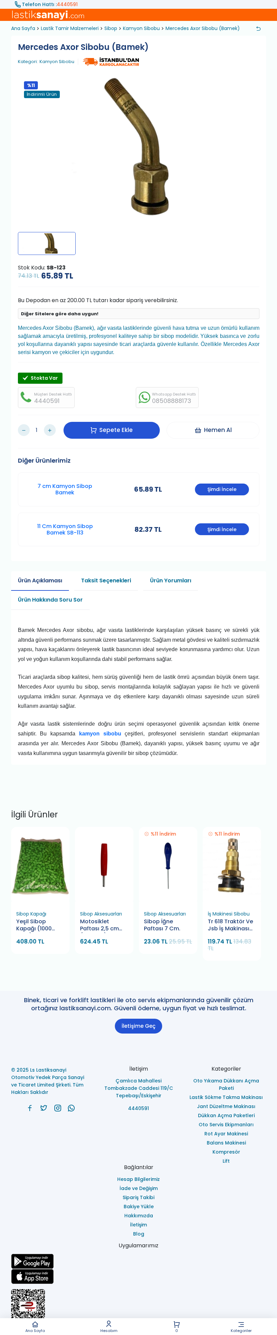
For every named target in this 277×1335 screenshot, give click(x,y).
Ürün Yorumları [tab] (170, 580)
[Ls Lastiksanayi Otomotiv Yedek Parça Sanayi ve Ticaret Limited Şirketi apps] (138, 1276)
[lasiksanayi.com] (30, 1108)
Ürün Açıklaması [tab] (40, 580)
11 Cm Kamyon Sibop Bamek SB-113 (65, 529)
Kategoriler (241, 1330)
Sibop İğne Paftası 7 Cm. (162, 925)
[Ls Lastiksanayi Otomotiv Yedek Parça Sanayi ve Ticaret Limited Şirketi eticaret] (138, 1309)
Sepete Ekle (116, 430)
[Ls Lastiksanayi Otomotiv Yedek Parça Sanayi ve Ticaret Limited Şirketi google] (138, 1261)
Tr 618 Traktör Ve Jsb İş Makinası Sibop (230, 925)
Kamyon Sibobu (141, 28)
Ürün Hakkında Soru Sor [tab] (50, 600)
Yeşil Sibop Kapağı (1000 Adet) (34, 925)
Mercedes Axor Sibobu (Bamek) (203, 28)
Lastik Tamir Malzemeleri (70, 28)
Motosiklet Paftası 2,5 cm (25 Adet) (99, 925)
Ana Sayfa (35, 1330)
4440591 (67, 4)
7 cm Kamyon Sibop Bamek (64, 489)
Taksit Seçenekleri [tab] (106, 580)
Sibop (110, 28)
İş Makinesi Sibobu (229, 913)
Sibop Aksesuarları (101, 913)
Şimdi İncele (221, 489)
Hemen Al (218, 430)
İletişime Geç (138, 1025)
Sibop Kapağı (31, 913)
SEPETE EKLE (43, 899)
